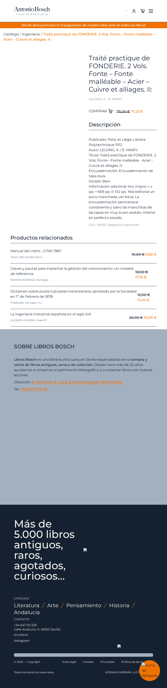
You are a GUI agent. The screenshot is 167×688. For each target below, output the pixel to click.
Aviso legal (69, 661)
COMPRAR (98, 111)
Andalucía (27, 612)
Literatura (26, 605)
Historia (119, 605)
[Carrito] (142, 11)
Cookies (88, 661)
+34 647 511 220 (25, 625)
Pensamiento (83, 605)
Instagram (22, 641)
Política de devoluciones (137, 661)
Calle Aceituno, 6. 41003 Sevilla (37, 629)
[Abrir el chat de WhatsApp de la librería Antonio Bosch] (149, 670)
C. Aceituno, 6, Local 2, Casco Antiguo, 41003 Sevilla (77, 382)
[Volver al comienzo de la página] (135, 647)
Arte (52, 605)
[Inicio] (32, 11)
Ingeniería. (31, 34)
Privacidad (107, 661)
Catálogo (11, 34)
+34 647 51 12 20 (33, 389)
